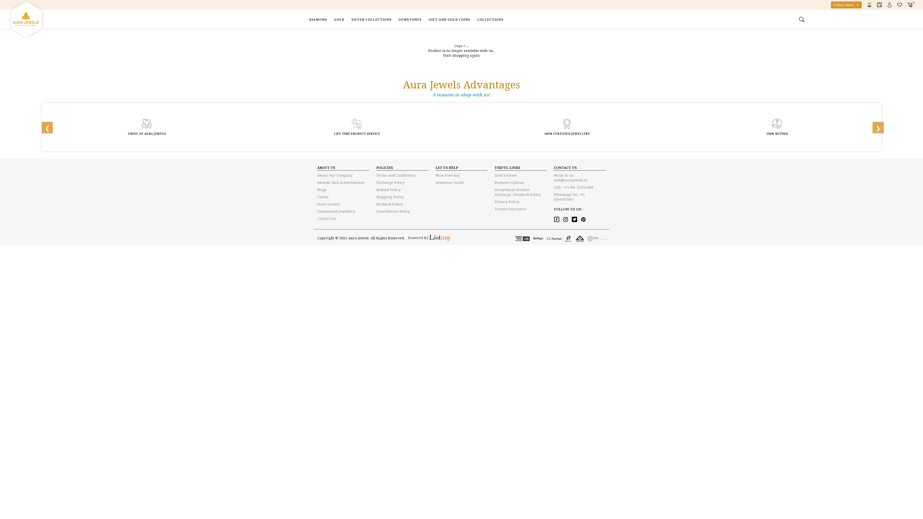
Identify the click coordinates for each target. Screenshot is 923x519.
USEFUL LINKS (507, 167)
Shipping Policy (390, 197)
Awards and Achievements (340, 182)
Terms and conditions (395, 175)
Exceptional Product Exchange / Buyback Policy (518, 192)
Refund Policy (388, 189)
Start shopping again (461, 55)
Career (323, 197)
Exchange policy (390, 182)
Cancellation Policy (393, 211)
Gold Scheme (506, 175)
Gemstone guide (450, 182)
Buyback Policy (389, 204)
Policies (384, 167)
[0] (909, 5)
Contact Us (326, 218)
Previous (44, 127)
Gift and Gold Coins (449, 19)
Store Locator (328, 204)
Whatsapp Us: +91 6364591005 (569, 197)
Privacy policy (507, 201)
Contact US (565, 167)
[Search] (802, 19)
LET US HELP (447, 167)
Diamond (318, 19)
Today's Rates (843, 5)
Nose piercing (448, 175)
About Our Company (335, 175)
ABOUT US (326, 167)
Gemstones (410, 19)
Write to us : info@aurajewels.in (571, 177)
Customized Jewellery (336, 211)
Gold (339, 19)
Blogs (322, 189)
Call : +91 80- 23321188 (573, 187)
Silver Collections (371, 19)
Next (875, 127)
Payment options (509, 182)
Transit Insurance (510, 209)
